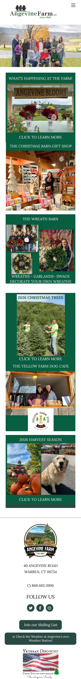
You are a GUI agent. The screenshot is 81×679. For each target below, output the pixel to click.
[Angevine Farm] (33, 17)
